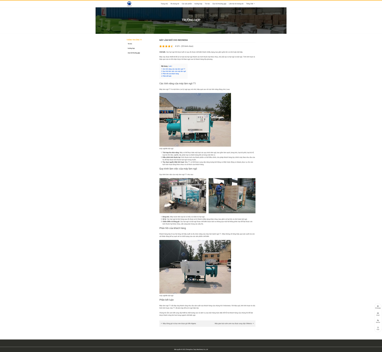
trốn (170, 66)
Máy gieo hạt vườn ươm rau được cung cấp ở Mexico (233, 323)
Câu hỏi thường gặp (219, 4)
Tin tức (207, 4)
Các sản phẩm (187, 4)
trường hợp (198, 4)
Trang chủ (164, 4)
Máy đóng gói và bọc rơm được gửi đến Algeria (179, 323)
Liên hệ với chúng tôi (236, 4)
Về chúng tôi (174, 4)
